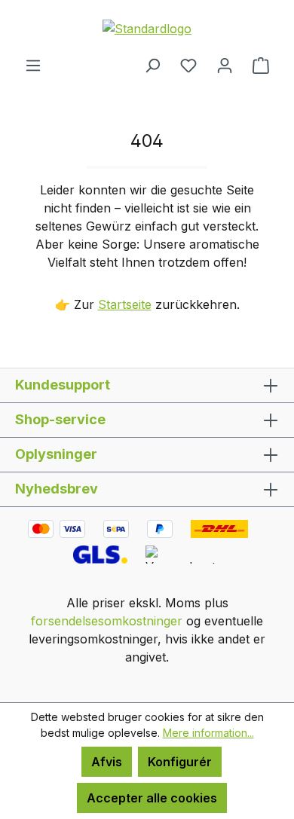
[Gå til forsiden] (147, 28)
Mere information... (208, 732)
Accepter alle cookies (152, 797)
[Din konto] (225, 65)
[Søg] (152, 65)
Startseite (125, 304)
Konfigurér (180, 761)
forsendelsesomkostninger (106, 620)
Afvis (106, 761)
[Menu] (33, 65)
